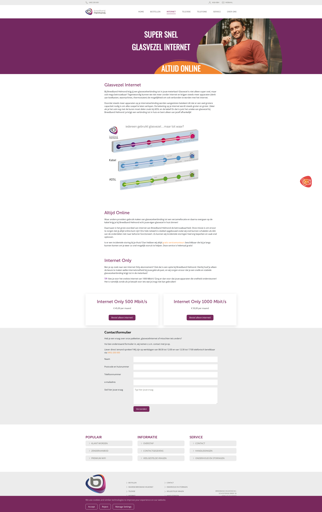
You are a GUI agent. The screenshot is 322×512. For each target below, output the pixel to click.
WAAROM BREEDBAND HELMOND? (140, 487)
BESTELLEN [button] (155, 12)
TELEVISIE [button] (186, 12)
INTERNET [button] (171, 12)
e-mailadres (110, 382)
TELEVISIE (131, 491)
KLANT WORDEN (99, 443)
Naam (107, 359)
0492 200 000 (94, 2)
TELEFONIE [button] (202, 12)
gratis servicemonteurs (174, 242)
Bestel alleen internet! (122, 317)
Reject (105, 506)
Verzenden (141, 408)
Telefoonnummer (112, 374)
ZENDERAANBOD (99, 450)
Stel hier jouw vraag (113, 389)
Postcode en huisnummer (116, 366)
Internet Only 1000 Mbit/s (200, 301)
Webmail (229, 2)
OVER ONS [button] (231, 12)
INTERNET (131, 496)
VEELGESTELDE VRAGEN (155, 458)
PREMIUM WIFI (98, 458)
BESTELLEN (132, 483)
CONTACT (200, 443)
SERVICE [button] (217, 12)
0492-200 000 (114, 352)
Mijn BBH (215, 2)
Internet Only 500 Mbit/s (122, 301)
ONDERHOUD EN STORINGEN (210, 458)
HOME (141, 12)
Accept (91, 506)
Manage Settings (123, 506)
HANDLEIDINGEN (203, 450)
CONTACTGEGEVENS (153, 450)
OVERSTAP (148, 443)
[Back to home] (96, 11)
